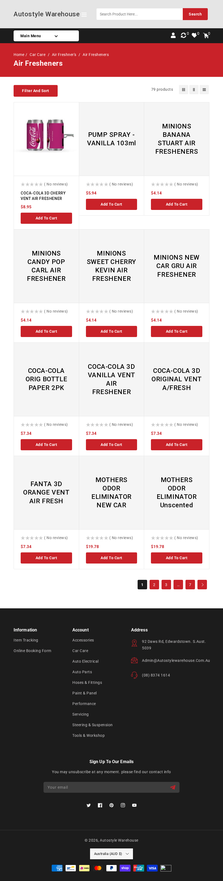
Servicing (80, 714)
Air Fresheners (96, 54)
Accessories (83, 640)
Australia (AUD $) (108, 854)
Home (19, 54)
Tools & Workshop (88, 735)
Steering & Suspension (92, 725)
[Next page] (202, 584)
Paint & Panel (84, 693)
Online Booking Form (32, 651)
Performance (84, 703)
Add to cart (46, 218)
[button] (84, 15)
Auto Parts (82, 672)
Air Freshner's (65, 54)
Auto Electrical (85, 661)
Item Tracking (26, 640)
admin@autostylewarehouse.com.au (176, 660)
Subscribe (173, 787)
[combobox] (152, 14)
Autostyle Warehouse (119, 840)
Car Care (38, 54)
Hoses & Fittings (87, 682)
